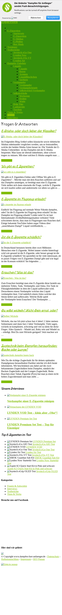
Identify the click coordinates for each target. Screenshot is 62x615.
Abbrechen (36, 17)
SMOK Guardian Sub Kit (47, 457)
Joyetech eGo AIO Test (44, 444)
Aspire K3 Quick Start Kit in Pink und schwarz (29, 468)
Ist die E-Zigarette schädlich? (21, 237)
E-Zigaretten (19, 36)
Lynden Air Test (33, 452)
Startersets (18, 33)
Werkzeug (24, 96)
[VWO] (14, 18)
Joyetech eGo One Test (43, 449)
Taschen (17, 109)
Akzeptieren (53, 17)
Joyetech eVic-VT (22, 58)
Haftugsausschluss (10, 559)
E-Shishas (18, 39)
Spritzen (23, 79)
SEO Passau (39, 559)
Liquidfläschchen (28, 77)
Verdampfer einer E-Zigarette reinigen (30, 401)
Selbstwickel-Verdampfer (32, 90)
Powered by (6, 18)
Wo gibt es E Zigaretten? (17, 166)
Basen (22, 71)
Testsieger (12, 47)
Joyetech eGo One (22, 52)
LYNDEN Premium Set (44, 441)
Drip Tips (18, 104)
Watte (22, 101)
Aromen (23, 74)
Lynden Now (19, 55)
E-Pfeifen (18, 41)
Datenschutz (53, 556)
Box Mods (18, 44)
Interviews (12, 117)
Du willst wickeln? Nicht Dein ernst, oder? (29, 310)
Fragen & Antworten (17, 486)
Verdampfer (25, 85)
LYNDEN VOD (34, 447)
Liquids (23, 68)
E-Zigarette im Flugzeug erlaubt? (23, 199)
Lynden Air (19, 60)
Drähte (22, 98)
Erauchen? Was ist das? (17, 272)
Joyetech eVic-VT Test (43, 455)
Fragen (11, 115)
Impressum (26, 559)
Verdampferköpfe (28, 88)
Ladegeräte (19, 107)
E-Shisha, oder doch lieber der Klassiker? (28, 131)
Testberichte (13, 49)
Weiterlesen (6, 160)
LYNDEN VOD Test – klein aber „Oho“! (32, 412)
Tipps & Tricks (15, 112)
